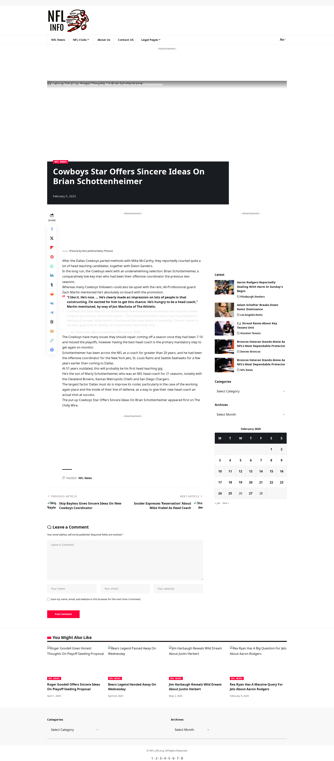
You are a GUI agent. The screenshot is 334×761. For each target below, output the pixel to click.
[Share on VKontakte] (51, 303)
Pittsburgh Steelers (252, 296)
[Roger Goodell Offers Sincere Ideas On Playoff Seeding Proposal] (75, 663)
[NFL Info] (68, 20)
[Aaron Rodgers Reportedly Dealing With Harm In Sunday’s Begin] (224, 287)
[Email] (51, 331)
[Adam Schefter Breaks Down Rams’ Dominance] (224, 310)
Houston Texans (250, 333)
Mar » (226, 503)
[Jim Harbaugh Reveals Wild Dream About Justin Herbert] (197, 663)
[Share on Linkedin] (51, 275)
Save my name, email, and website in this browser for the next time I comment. (96, 599)
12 (240, 471)
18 (230, 482)
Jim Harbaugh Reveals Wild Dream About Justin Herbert (195, 686)
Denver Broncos (250, 351)
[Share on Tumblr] (51, 284)
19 (240, 482)
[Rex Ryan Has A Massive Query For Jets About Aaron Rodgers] (258, 663)
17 (220, 482)
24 (220, 493)
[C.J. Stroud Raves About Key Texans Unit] (224, 328)
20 (250, 482)
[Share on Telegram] (51, 312)
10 (220, 471)
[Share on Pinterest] (51, 256)
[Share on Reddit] (51, 294)
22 (271, 482)
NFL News (61, 161)
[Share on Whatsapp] (51, 266)
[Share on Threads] (51, 321)
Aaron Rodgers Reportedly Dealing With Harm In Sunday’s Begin (260, 286)
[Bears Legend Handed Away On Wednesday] (136, 663)
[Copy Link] (51, 340)
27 (250, 493)
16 (281, 471)
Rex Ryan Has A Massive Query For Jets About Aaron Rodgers (256, 686)
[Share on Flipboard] (51, 247)
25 (230, 493)
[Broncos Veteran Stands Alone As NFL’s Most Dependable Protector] (224, 346)
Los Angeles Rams (251, 315)
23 (281, 482)
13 (250, 471)
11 (230, 471)
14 (261, 471)
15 (271, 471)
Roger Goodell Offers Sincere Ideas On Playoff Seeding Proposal (73, 686)
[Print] (51, 349)
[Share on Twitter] (51, 238)
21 (261, 482)
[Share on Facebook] (51, 229)
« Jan (217, 503)
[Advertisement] (74, 65)
